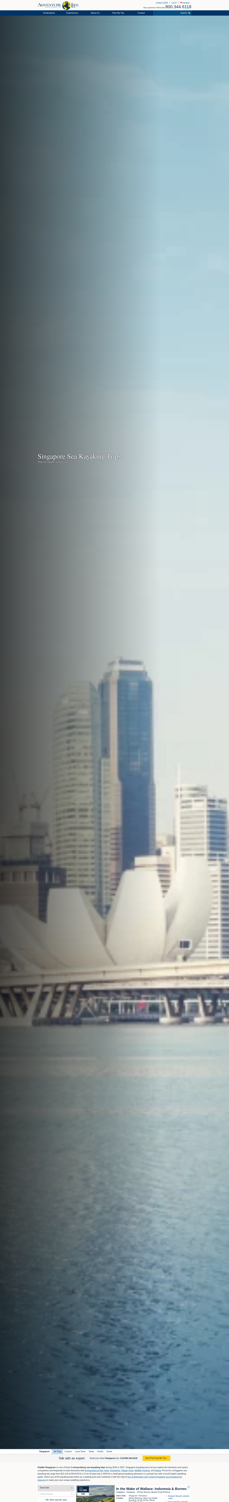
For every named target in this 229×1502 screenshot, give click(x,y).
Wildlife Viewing (142, 1470)
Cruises (68, 1451)
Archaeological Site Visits (97, 1470)
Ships (91, 1451)
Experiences (72, 13)
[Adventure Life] (58, 4)
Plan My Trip (118, 13)
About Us (95, 13)
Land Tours (80, 1451)
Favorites (186, 3)
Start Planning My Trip (155, 1458)
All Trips (57, 1451)
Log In (174, 3)
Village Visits (127, 1470)
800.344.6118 (178, 6)
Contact (141, 13)
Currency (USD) (162, 3)
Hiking (158, 1470)
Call (128, 1458)
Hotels (100, 1451)
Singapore (44, 1451)
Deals (109, 1451)
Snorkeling (115, 1470)
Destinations (49, 13)
